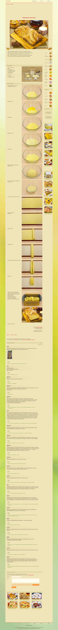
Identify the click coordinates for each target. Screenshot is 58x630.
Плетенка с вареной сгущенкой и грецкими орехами (12, 600)
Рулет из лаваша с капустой (47, 157)
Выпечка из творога (14, 334)
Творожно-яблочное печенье (12, 608)
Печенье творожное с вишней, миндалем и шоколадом (48, 213)
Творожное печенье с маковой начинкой (47, 196)
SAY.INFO (8, 1)
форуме (16, 339)
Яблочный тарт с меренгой (47, 148)
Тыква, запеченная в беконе (47, 165)
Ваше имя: (8, 576)
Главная (34, 623)
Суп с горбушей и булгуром (47, 131)
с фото (40, 342)
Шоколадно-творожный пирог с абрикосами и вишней (36, 608)
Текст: (8, 578)
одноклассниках (28, 339)
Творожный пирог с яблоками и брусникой (24, 608)
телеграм (33, 339)
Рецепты (8, 4)
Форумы (49, 623)
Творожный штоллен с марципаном (48, 179)
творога (10, 67)
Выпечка (12, 4)
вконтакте (24, 339)
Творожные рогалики (48, 187)
